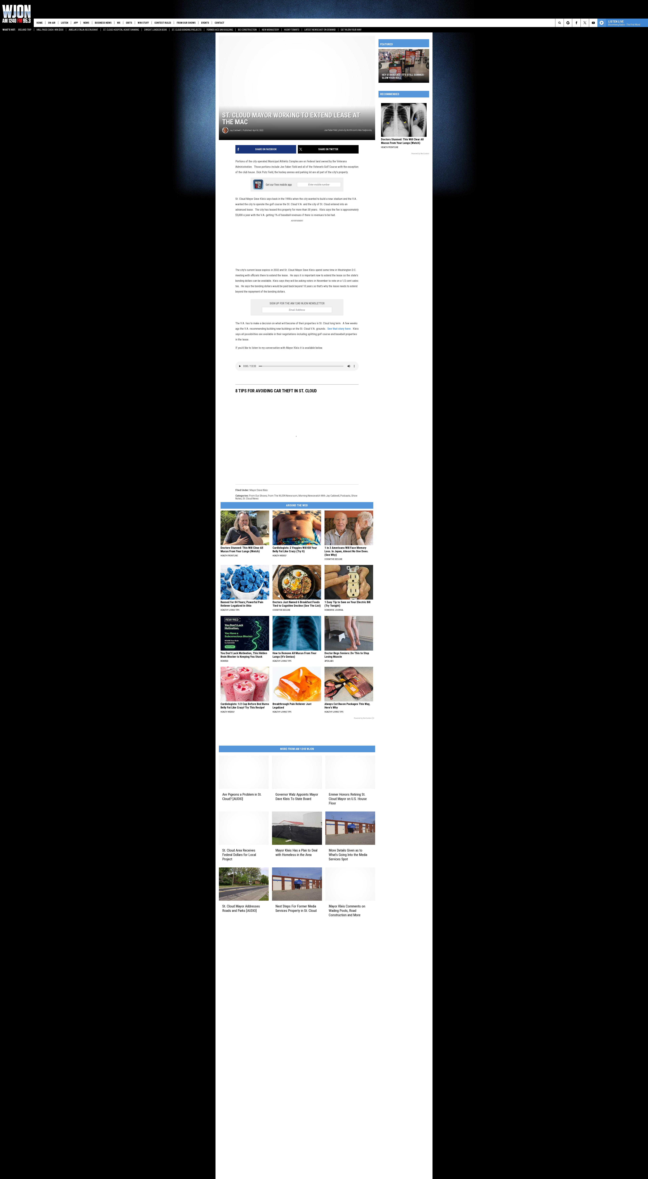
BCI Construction (247, 29)
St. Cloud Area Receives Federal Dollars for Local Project (239, 854)
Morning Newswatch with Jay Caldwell (319, 495)
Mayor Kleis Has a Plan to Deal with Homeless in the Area (296, 852)
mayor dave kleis (259, 490)
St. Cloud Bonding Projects (186, 29)
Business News (103, 22)
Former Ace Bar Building (220, 29)
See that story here (339, 328)
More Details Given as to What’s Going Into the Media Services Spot (348, 854)
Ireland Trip (24, 29)
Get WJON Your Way (351, 29)
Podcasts (345, 495)
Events (205, 22)
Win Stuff (143, 22)
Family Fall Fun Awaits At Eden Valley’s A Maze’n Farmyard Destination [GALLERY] (400, 76)
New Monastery (270, 29)
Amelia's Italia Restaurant (83, 29)
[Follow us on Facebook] (576, 23)
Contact (219, 22)
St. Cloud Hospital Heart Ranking (121, 29)
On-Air (51, 22)
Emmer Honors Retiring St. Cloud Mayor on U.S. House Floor (348, 798)
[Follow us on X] (585, 23)
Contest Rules (162, 22)
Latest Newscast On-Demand (320, 29)
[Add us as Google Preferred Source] (568, 23)
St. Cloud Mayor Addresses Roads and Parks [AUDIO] (241, 908)
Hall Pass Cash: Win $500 (50, 29)
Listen (64, 22)
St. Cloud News (251, 498)
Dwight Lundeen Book (155, 29)
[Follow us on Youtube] (593, 23)
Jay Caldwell (235, 130)
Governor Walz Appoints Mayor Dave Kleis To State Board (296, 796)
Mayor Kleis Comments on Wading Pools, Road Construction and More (347, 910)
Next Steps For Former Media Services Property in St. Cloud (296, 908)
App (76, 22)
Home (39, 22)
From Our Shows (186, 22)
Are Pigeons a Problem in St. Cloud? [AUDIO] (242, 796)
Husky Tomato (291, 29)
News (86, 22)
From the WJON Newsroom (283, 495)
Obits (129, 22)
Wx (118, 22)
